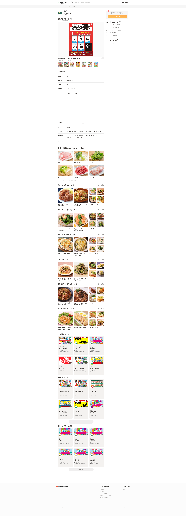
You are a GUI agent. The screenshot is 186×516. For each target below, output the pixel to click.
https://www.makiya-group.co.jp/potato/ (77, 123)
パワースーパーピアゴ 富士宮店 (113, 30)
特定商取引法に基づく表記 (105, 497)
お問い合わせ (125, 2)
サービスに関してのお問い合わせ (106, 499)
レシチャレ (124, 491)
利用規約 (102, 491)
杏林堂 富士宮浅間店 (111, 32)
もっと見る (101, 185)
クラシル (123, 489)
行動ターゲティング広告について (106, 495)
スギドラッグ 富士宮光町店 (112, 27)
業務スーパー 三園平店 (111, 35)
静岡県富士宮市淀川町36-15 (74, 93)
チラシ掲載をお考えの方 (104, 501)
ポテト (65, 12)
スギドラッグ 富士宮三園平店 (113, 24)
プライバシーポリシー (104, 493)
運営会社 (102, 489)
